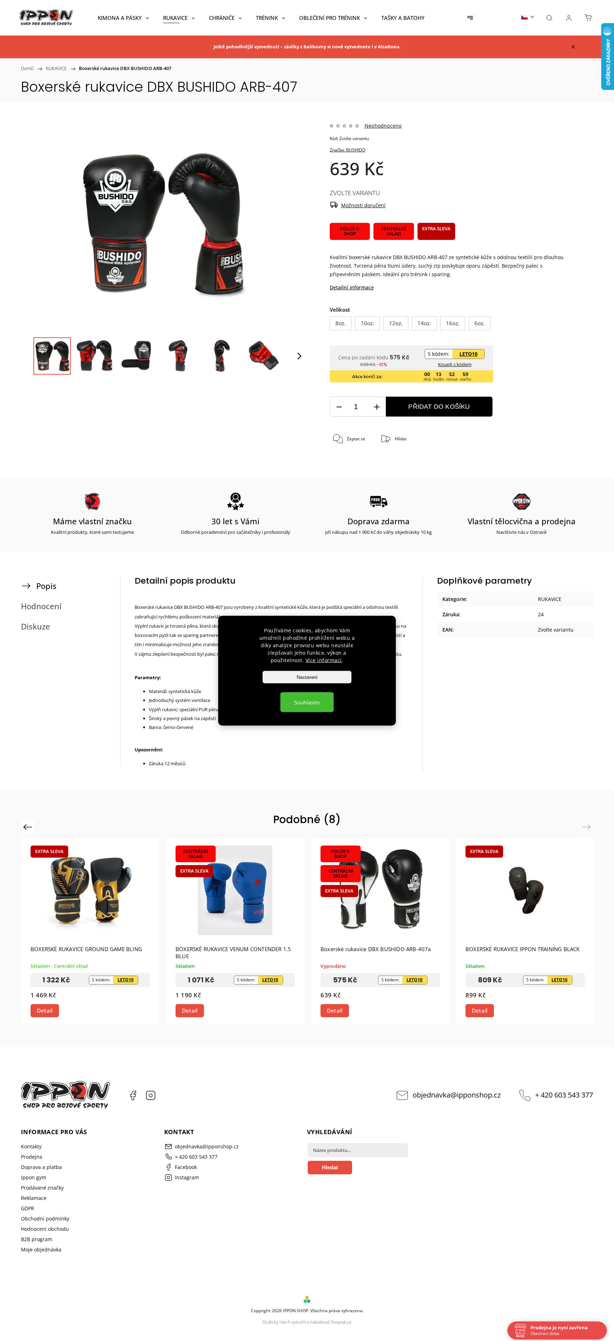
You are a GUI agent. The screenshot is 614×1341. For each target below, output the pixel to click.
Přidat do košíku (439, 406)
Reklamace (34, 1198)
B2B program (36, 1239)
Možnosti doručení (363, 205)
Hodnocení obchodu (45, 1228)
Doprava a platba (41, 1167)
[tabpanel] (90, 931)
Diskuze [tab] (35, 626)
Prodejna (31, 1156)
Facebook (133, 1095)
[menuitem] (123, 18)
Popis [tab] (46, 585)
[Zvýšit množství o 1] (377, 406)
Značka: (347, 150)
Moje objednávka (41, 1249)
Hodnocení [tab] (41, 606)
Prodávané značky (42, 1187)
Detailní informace (352, 287)
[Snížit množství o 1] (339, 406)
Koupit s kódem (455, 364)
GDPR (27, 1208)
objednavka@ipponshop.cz (457, 1095)
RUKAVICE (549, 599)
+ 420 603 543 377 (564, 1095)
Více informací (324, 659)
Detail (45, 1010)
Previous (28, 826)
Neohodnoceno (383, 125)
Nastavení (307, 677)
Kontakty (31, 1146)
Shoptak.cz (340, 1322)
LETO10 (468, 353)
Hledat (330, 1167)
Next (587, 826)
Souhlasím (307, 702)
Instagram (150, 1095)
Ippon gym (33, 1177)
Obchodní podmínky (45, 1218)
